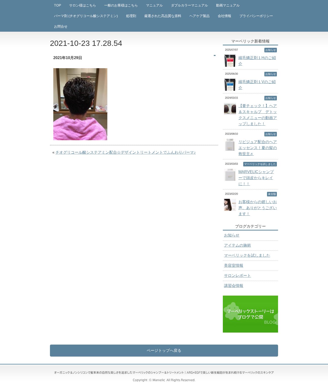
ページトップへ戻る (164, 350)
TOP (57, 5)
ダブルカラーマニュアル (189, 5)
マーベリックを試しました (247, 255)
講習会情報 (233, 286)
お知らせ (231, 235)
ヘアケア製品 (199, 16)
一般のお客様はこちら (121, 5)
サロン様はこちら (82, 5)
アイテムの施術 (237, 245)
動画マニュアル (228, 5)
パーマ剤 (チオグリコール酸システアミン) (86, 16)
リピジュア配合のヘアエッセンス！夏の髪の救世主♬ (257, 148)
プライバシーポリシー (256, 16)
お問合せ (60, 26)
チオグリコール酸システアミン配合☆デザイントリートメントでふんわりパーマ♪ (125, 152)
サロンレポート (237, 276)
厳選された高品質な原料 (162, 16)
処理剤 (131, 16)
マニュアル (154, 5)
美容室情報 (233, 265)
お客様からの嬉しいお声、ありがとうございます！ (257, 208)
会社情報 (224, 16)
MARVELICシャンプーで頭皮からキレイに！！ (256, 178)
